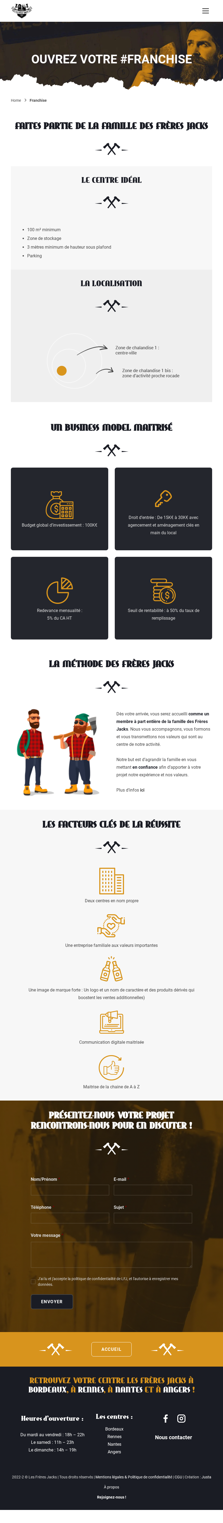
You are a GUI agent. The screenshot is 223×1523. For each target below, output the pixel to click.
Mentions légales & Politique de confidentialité (133, 1477)
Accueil (111, 1349)
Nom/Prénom (45, 1179)
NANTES (129, 1390)
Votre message (47, 1235)
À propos (111, 1487)
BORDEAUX (48, 1390)
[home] (22, 11)
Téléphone (42, 1207)
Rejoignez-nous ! (111, 1497)
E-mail (121, 1179)
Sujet (120, 1207)
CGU (178, 1477)
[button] (205, 10)
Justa (206, 1477)
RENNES (91, 1390)
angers (176, 1390)
